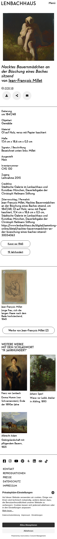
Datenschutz (12, 481)
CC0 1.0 (8, 88)
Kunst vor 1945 (15, 243)
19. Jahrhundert (15, 251)
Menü (52, 2)
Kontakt (8, 469)
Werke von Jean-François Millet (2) (28, 330)
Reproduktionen (14, 473)
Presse (7, 477)
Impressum (10, 485)
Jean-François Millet (25, 80)
